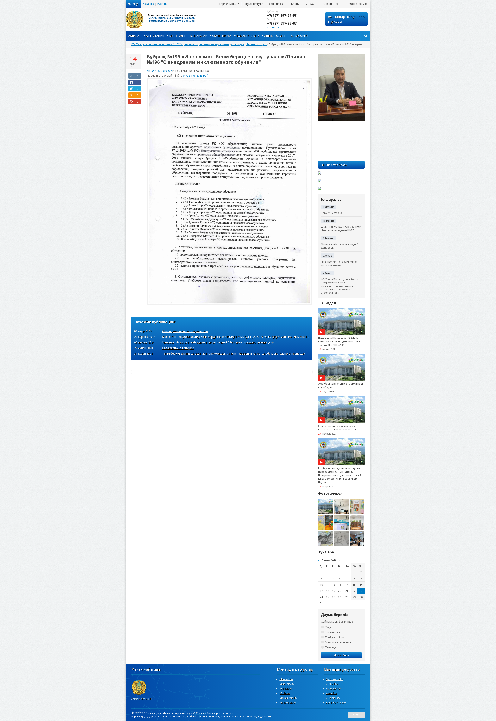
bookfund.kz (276, 4)
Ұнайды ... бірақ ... (336, 637)
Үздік (328, 627)
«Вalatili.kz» (285, 688)
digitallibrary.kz (254, 4)
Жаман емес (332, 632)
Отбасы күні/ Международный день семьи (340, 245)
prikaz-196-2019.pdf (159, 71)
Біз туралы (177, 36)
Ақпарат (134, 36)
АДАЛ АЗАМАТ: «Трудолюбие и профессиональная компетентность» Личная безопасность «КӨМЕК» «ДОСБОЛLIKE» (339, 286)
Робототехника (357, 4)
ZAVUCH (311, 4)
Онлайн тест (331, 4)
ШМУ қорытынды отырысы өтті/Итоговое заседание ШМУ (341, 228)
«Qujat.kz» (332, 684)
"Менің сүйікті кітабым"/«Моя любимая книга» (339, 263)
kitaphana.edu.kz (228, 4)
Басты (295, 4)
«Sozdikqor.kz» (287, 702)
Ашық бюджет (275, 36)
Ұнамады (331, 647)
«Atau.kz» (331, 693)
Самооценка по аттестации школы (185, 331)
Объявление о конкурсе (178, 348)
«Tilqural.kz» (286, 679)
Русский (162, 4)
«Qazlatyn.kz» (333, 688)
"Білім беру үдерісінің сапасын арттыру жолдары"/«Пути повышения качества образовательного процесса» (233, 353)
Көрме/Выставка (331, 212)
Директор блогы (336, 165)
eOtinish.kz (274, 27)
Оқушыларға (221, 36)
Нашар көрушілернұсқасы (346, 19)
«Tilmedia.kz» (286, 684)
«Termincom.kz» (288, 697)
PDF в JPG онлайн (336, 702)
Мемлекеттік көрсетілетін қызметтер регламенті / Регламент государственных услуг (218, 342)
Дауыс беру (341, 655)
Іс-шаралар (198, 36)
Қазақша (148, 4)
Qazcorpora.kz (334, 679)
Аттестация (155, 36)
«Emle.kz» (284, 693)
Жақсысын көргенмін (338, 642)
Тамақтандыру (247, 36)
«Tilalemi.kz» (333, 697)
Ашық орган (300, 36)
